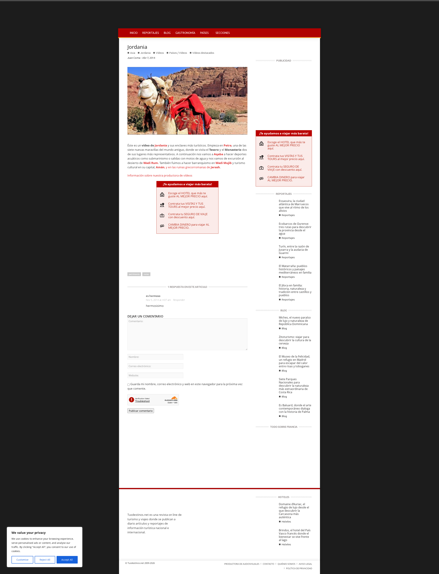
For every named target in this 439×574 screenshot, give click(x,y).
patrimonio (134, 274)
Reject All (45, 559)
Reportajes (288, 215)
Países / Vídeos (178, 52)
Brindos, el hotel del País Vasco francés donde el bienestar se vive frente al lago (295, 535)
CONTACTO (268, 563)
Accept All (67, 559)
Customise (22, 559)
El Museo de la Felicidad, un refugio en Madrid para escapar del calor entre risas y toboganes (294, 361)
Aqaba (218, 154)
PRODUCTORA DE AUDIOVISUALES (241, 563)
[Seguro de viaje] (284, 94)
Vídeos (160, 52)
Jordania (137, 46)
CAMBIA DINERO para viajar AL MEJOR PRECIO (188, 226)
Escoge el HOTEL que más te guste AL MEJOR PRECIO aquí (187, 194)
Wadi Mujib (224, 163)
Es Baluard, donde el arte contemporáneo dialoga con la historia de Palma (295, 408)
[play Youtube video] (187, 101)
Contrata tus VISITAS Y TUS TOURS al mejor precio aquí (186, 205)
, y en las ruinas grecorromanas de (188, 167)
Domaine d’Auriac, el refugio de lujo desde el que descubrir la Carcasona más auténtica (294, 510)
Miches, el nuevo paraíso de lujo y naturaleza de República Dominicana (295, 321)
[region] (44, 547)
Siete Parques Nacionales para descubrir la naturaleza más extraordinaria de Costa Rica (294, 385)
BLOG (167, 32)
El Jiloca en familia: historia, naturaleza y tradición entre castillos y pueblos (295, 290)
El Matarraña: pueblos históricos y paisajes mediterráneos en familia (295, 269)
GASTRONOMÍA (185, 32)
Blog (284, 328)
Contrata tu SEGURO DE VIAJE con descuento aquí (187, 215)
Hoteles (286, 521)
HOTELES (283, 497)
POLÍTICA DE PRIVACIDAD (299, 568)
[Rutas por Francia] (283, 456)
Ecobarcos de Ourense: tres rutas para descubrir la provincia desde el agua (295, 228)
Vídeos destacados (203, 52)
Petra (228, 145)
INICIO (134, 32)
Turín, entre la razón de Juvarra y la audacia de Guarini (294, 250)
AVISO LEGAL (305, 563)
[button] (308, 32)
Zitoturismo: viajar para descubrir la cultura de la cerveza (295, 340)
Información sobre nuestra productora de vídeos (159, 175)
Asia (132, 52)
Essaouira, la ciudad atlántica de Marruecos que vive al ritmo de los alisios (294, 206)
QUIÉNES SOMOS (286, 563)
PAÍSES (203, 34)
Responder (179, 300)
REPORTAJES (150, 32)
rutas (146, 274)
